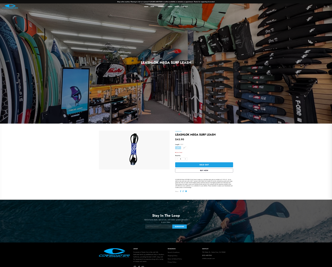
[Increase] (185, 159)
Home (146, 7)
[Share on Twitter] (183, 191)
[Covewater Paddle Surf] (10, 6)
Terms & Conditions (173, 252)
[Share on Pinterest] (186, 191)
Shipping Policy (172, 256)
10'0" (178, 147)
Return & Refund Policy (175, 259)
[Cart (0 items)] (328, 6)
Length (179, 144)
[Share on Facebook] (180, 191)
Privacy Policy (172, 262)
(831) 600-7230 (207, 255)
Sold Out (204, 165)
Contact (184, 7)
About (176, 7)
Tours (170, 7)
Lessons (161, 7)
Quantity (177, 155)
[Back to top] (327, 264)
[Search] (324, 6)
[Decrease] (177, 159)
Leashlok (178, 131)
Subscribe (179, 226)
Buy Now (204, 170)
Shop (152, 7)
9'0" (184, 147)
